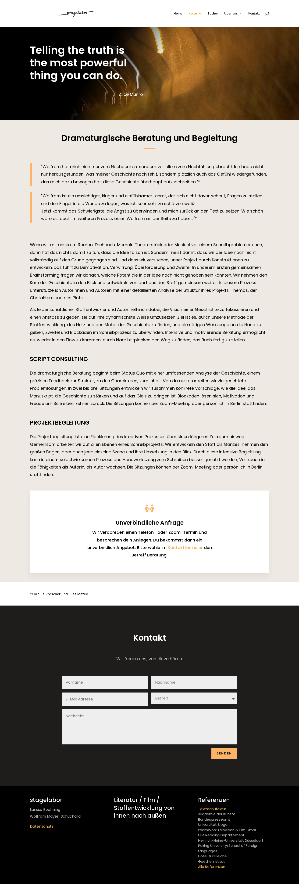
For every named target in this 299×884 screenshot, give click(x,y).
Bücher (213, 13)
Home (178, 13)
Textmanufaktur (212, 808)
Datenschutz (41, 826)
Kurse (193, 13)
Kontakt (254, 13)
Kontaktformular (185, 547)
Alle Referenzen (211, 866)
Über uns (231, 13)
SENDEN (224, 753)
